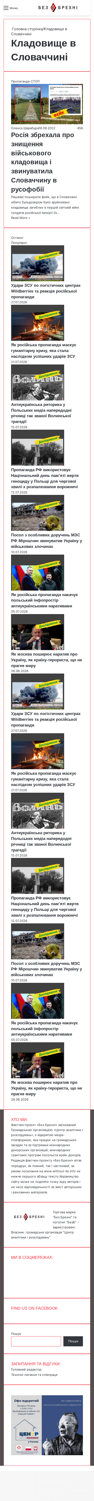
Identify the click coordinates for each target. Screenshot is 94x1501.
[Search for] (24, 9)
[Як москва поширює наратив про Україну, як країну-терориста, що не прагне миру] (37, 649)
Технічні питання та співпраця (34, 1375)
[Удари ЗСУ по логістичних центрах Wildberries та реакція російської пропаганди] (37, 280)
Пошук (16, 1334)
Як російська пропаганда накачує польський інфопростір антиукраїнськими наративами (44, 600)
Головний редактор (26, 1369)
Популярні (19, 243)
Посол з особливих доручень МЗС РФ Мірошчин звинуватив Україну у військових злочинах (46, 541)
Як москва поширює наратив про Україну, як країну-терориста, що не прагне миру (46, 660)
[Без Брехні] (58, 7)
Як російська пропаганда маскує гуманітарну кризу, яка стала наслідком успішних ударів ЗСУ (43, 351)
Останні (17, 238)
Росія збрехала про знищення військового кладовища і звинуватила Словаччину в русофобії (42, 162)
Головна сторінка (27, 29)
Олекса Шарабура (25, 128)
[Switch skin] (32, 9)
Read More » (20, 218)
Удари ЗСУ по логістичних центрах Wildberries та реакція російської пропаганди (46, 291)
